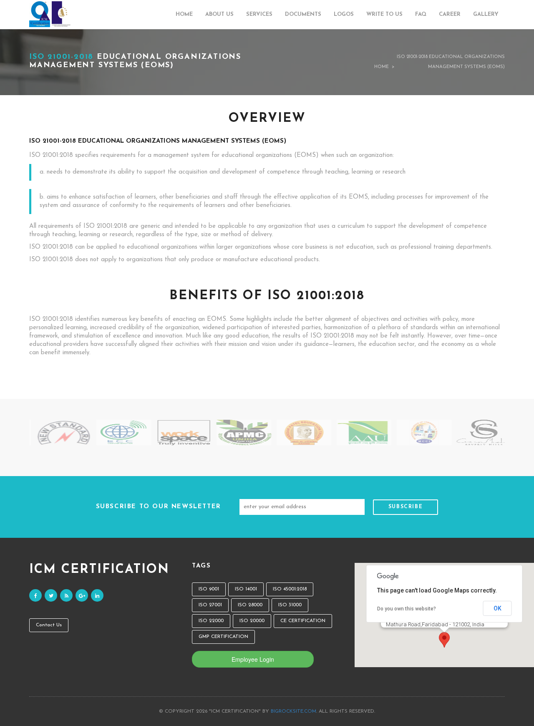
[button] (444, 640)
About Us (219, 14)
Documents (303, 14)
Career (450, 14)
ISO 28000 (250, 605)
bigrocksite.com (293, 711)
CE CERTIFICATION (302, 620)
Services (259, 14)
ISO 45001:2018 (290, 589)
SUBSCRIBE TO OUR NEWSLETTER (158, 507)
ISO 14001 (246, 589)
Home (184, 14)
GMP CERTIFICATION (223, 636)
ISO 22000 (211, 620)
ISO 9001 (209, 589)
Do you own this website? (406, 609)
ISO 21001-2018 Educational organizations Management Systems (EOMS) (451, 62)
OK (497, 608)
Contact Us (49, 625)
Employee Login (253, 659)
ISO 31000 (290, 605)
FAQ (420, 14)
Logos (344, 14)
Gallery (486, 14)
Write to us (384, 14)
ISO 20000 (251, 620)
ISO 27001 (210, 605)
